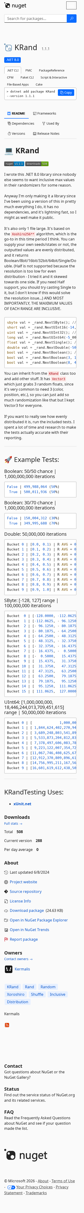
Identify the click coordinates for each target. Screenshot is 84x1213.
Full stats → (13, 823)
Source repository (26, 891)
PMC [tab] (28, 70)
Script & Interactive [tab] (54, 77)
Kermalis (22, 969)
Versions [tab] (18, 133)
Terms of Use (63, 1180)
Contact (13, 1066)
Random (48, 986)
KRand (12, 986)
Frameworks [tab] (46, 113)
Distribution (17, 1001)
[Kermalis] (8, 969)
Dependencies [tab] (22, 123)
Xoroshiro (15, 994)
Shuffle (37, 994)
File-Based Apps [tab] (18, 84)
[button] (66, 92)
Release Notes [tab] (48, 133)
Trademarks (36, 1192)
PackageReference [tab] (51, 70)
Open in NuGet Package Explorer (39, 920)
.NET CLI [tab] (12, 70)
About (43, 1180)
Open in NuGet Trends (29, 929)
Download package (27, 910)
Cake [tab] (39, 84)
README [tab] (18, 113)
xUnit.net (22, 803)
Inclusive (57, 994)
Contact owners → (18, 959)
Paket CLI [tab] (27, 77)
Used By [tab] (52, 123)
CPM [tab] (10, 77)
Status (11, 1089)
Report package (24, 939)
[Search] (72, 18)
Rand (29, 986)
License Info (20, 901)
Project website (23, 881)
